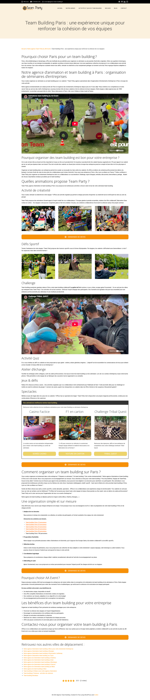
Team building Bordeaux (31, 675)
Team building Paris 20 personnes (36, 524)
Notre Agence (70, 8)
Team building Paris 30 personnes (36, 527)
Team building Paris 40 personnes (36, 529)
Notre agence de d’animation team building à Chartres (40, 658)
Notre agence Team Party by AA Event (38, 49)
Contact (124, 8)
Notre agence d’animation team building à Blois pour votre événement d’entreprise (48, 649)
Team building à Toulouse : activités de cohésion (38, 673)
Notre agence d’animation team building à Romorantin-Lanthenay (43, 653)
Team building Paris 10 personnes (36, 522)
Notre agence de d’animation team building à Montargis (40, 662)
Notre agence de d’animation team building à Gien (38, 660)
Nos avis (108, 8)
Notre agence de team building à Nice (35, 669)
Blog (115, 8)
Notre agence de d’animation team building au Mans (39, 666)
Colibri (96, 695)
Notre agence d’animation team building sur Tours (38, 655)
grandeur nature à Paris (36, 287)
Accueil (59, 8)
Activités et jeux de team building (90, 8)
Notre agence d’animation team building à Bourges (39, 651)
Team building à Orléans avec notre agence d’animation (40, 671)
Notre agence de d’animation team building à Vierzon (39, 664)
